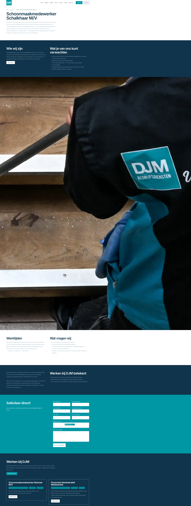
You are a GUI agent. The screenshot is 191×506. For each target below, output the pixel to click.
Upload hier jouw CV (57, 421)
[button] (70, 424)
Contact (65, 2)
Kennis (56, 2)
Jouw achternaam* (76, 401)
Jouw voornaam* (56, 401)
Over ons (61, 2)
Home (42, 2)
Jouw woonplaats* (76, 414)
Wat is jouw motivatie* (58, 429)
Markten (51, 2)
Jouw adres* (56, 414)
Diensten (46, 2)
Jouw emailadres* (57, 408)
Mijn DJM (71, 2)
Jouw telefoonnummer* (77, 408)
